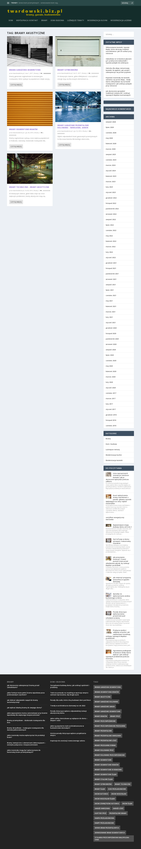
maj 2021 (109, 301)
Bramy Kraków (101, 716)
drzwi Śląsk (127, 803)
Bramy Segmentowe (103, 760)
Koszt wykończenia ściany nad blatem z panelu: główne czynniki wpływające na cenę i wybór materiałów (118, 499)
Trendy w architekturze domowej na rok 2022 (67, 706)
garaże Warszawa (102, 808)
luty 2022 (109, 252)
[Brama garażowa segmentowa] (30, 51)
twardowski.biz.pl (18, 73)
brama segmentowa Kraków (107, 692)
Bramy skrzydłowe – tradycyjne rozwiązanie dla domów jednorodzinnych (25, 729)
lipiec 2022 (110, 225)
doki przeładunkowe (117, 789)
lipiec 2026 (110, 127)
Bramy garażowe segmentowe (107, 711)
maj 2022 (109, 236)
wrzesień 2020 (111, 344)
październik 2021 (112, 274)
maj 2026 (109, 138)
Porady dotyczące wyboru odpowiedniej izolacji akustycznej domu (68, 712)
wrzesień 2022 (111, 214)
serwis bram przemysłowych (107, 828)
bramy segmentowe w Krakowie (108, 770)
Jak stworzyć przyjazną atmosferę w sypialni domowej (122, 579)
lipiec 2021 (110, 290)
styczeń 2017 (111, 409)
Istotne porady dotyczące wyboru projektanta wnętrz (68, 734)
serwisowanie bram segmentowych (110, 833)
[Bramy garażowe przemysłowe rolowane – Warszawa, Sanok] (78, 107)
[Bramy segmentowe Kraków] (30, 109)
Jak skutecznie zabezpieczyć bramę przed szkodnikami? (23, 686)
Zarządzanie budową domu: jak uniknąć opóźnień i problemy (69, 686)
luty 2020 (109, 382)
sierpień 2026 (111, 122)
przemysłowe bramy (117, 813)
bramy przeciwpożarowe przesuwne (110, 726)
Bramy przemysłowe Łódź (28, 3)
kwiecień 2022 (111, 241)
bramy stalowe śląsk (104, 779)
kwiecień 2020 (111, 371)
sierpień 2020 (111, 350)
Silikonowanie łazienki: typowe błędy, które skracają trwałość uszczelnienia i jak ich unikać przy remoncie (119, 50)
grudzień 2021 (111, 263)
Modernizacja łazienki (121, 21)
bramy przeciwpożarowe (105, 721)
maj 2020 (109, 366)
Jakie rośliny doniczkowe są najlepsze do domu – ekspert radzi (69, 719)
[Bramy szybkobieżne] (78, 51)
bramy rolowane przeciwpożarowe (110, 755)
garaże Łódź (118, 808)
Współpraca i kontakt (27, 21)
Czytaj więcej (16, 85)
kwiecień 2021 (111, 306)
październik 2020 (112, 339)
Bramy (44, 21)
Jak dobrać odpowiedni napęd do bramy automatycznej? (22, 701)
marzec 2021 (110, 312)
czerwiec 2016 (111, 426)
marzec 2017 (110, 398)
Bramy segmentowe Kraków (23, 129)
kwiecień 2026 (111, 143)
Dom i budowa (57, 21)
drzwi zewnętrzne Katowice (107, 803)
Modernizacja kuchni (97, 21)
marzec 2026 (110, 149)
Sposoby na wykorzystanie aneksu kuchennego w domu (118, 596)
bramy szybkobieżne (103, 784)
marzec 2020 (110, 377)
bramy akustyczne (102, 697)
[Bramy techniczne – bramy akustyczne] (30, 168)
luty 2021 (109, 317)
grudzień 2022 (111, 198)
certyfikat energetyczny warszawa (115, 518)
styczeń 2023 (111, 192)
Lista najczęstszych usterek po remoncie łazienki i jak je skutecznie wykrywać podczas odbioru (117, 477)
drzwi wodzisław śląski (105, 799)
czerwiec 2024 (111, 160)
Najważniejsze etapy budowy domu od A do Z (122, 526)
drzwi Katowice (101, 794)
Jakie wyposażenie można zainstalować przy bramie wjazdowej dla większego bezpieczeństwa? (27, 714)
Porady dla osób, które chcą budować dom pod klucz (70, 700)
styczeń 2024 (111, 171)
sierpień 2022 (111, 219)
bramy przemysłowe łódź (105, 740)
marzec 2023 (110, 181)
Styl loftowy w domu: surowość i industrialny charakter (122, 541)
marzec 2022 (110, 247)
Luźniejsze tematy (75, 21)
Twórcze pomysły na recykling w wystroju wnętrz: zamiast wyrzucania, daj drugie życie (69, 694)
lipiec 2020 (110, 355)
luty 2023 (109, 187)
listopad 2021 (111, 268)
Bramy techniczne (122, 784)
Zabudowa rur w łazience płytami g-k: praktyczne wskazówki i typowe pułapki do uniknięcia (119, 61)
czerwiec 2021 (111, 295)
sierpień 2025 (111, 154)
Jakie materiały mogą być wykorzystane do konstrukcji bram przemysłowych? (23, 751)
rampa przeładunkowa (104, 818)
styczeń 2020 (111, 388)
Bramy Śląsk (100, 789)
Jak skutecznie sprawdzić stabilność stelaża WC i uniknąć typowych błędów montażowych (118, 93)
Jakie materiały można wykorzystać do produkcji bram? (26, 736)
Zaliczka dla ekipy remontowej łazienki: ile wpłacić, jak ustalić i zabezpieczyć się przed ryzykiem (118, 70)
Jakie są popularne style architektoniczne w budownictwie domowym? (67, 727)
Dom (11, 21)
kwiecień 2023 (111, 176)
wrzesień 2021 (111, 279)
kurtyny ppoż (100, 813)
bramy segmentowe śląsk (105, 774)
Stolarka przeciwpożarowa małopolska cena (112, 838)
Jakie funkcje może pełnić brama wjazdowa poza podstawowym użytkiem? (26, 694)
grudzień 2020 (111, 328)
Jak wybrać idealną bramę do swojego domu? (24, 708)
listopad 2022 (111, 203)
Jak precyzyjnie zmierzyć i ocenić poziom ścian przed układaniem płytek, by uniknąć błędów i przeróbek (117, 561)
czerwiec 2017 (111, 393)
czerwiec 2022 (111, 230)
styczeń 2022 (111, 257)
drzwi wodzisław (118, 794)
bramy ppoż (115, 716)
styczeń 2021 (111, 322)
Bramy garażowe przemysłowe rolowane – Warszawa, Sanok (73, 126)
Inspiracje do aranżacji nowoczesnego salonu (67, 741)
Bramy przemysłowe (103, 731)
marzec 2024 (110, 165)
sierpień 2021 (111, 285)
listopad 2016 (111, 420)
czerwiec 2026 (111, 133)
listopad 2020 (111, 333)
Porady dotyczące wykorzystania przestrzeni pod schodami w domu (116, 615)
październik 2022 (112, 209)
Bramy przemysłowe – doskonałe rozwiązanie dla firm (26, 721)
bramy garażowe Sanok (105, 706)
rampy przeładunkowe (104, 823)
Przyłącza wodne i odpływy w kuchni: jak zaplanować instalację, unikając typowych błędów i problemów (118, 634)
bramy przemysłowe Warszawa (108, 736)
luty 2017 (109, 404)
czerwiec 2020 (111, 361)
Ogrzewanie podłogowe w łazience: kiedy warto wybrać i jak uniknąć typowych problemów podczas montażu (118, 655)
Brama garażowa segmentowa (25, 70)
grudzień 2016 (111, 415)
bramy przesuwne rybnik (105, 745)
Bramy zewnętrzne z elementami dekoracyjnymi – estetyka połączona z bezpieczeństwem (26, 744)
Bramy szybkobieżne (68, 70)
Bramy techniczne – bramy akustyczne (29, 187)
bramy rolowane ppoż (104, 750)
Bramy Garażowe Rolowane (106, 702)
